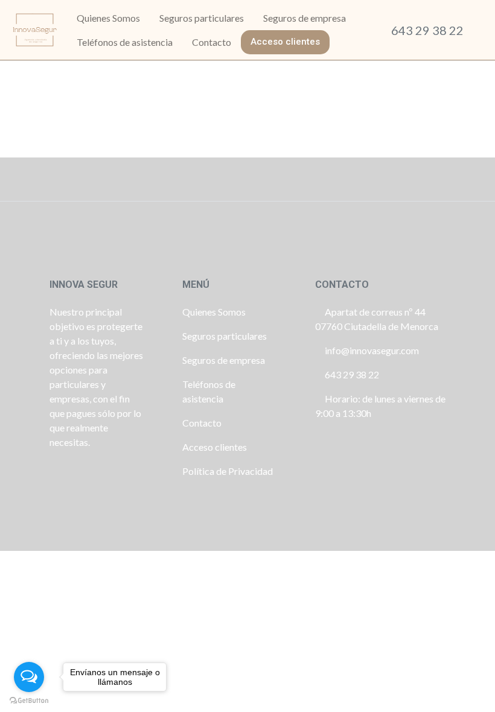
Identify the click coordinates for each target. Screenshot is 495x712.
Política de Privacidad (227, 471)
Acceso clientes (214, 447)
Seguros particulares (224, 336)
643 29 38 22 (427, 30)
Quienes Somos (214, 311)
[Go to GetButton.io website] (29, 700)
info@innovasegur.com (372, 350)
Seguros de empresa (223, 360)
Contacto (202, 422)
